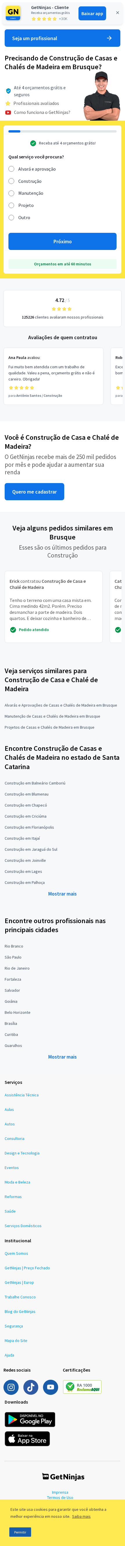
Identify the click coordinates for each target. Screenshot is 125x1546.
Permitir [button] (20, 1532)
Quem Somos (16, 1253)
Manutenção (30, 193)
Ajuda (9, 1355)
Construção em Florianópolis (29, 827)
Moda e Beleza (17, 1182)
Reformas (13, 1196)
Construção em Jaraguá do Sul (31, 849)
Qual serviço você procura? (36, 157)
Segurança (14, 1326)
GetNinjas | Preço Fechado (27, 1267)
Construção (30, 181)
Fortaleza (13, 979)
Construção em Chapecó (26, 805)
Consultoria (14, 1138)
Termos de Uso (60, 1497)
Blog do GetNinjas (20, 1311)
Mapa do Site (16, 1340)
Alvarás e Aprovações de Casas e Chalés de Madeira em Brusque (61, 705)
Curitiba (11, 1034)
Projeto (26, 205)
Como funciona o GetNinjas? (42, 112)
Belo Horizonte (18, 1012)
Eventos (12, 1167)
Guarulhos (13, 1045)
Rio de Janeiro (17, 968)
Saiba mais (81, 1516)
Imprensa (60, 1492)
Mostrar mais (62, 893)
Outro (24, 217)
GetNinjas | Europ (19, 1282)
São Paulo (13, 957)
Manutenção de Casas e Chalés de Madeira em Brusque (52, 716)
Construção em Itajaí (22, 838)
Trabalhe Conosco (20, 1297)
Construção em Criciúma (26, 816)
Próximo (62, 241)
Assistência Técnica (22, 1095)
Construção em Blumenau (27, 794)
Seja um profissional (34, 38)
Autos (10, 1124)
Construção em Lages (23, 871)
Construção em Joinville (25, 860)
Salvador (12, 990)
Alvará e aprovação (37, 169)
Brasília (11, 1023)
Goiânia (11, 1001)
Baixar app (92, 13)
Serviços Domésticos (23, 1225)
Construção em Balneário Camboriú (35, 783)
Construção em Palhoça (25, 882)
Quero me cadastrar (34, 491)
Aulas (9, 1109)
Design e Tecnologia (22, 1153)
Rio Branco (14, 946)
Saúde (10, 1211)
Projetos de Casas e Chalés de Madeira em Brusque (49, 727)
